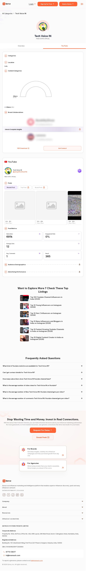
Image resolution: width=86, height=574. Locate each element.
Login (31, 4)
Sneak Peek (41, 437)
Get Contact (62, 148)
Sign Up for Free (46, 4)
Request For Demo (41, 430)
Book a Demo (66, 4)
